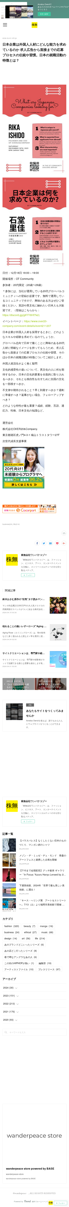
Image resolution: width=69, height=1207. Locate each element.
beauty (29, 926)
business (11, 932)
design (10, 938)
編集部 (45, 963)
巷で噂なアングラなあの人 (20, 957)
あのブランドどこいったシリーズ (24, 944)
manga (46, 926)
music (47, 932)
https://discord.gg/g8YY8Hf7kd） (22, 315)
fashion (11, 926)
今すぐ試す (44, 14)
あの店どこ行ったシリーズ (20, 950)
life (40, 938)
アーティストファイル (18, 969)
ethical (30, 932)
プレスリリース (49, 969)
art (26, 938)
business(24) (7, 524)
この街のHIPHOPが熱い (19, 963)
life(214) (16, 524)
